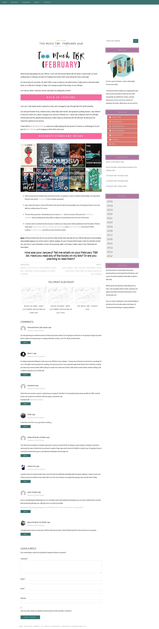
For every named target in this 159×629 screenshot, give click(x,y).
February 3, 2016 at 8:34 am (35, 330)
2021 (109, 218)
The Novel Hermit (79, 21)
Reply (25, 342)
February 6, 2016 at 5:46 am (35, 495)
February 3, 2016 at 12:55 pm (36, 388)
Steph (29, 414)
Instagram (117, 131)
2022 (109, 213)
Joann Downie (32, 492)
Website (23, 598)
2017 (109, 234)
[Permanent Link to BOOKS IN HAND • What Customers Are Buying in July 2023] (60, 303)
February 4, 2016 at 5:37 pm (35, 440)
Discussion (61, 40)
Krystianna (31, 385)
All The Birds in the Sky (38, 126)
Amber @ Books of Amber (36, 437)
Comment (24, 559)
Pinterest (117, 135)
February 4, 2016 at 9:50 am (35, 417)
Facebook (116, 122)
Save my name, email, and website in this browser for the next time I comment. (46, 611)
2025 (110, 201)
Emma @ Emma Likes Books (37, 327)
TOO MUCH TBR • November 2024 (117, 181)
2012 (109, 255)
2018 (110, 230)
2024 (110, 205)
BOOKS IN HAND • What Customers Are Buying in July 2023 (60, 309)
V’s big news (42, 199)
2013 (109, 251)
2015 (110, 243)
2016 (110, 239)
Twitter (116, 117)
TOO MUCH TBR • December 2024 (117, 176)
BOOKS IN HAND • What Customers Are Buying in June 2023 (34, 309)
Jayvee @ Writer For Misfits (37, 522)
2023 (110, 209)
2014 (110, 247)
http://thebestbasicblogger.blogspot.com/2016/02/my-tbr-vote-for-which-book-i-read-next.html (52, 507)
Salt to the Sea (31, 129)
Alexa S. (30, 353)
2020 (110, 222)
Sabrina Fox (31, 466)
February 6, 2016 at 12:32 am (36, 469)
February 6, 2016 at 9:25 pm (35, 525)
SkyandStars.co (78, 626)
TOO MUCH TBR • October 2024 (116, 186)
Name (23, 579)
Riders (62, 214)
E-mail (115, 139)
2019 (110, 226)
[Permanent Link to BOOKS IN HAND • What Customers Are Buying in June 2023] (34, 303)
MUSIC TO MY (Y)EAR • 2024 (115, 162)
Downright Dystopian (36, 400)
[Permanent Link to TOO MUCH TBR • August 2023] (87, 303)
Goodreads (117, 126)
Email (23, 588)
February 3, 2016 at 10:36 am (36, 356)
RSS (113, 144)
